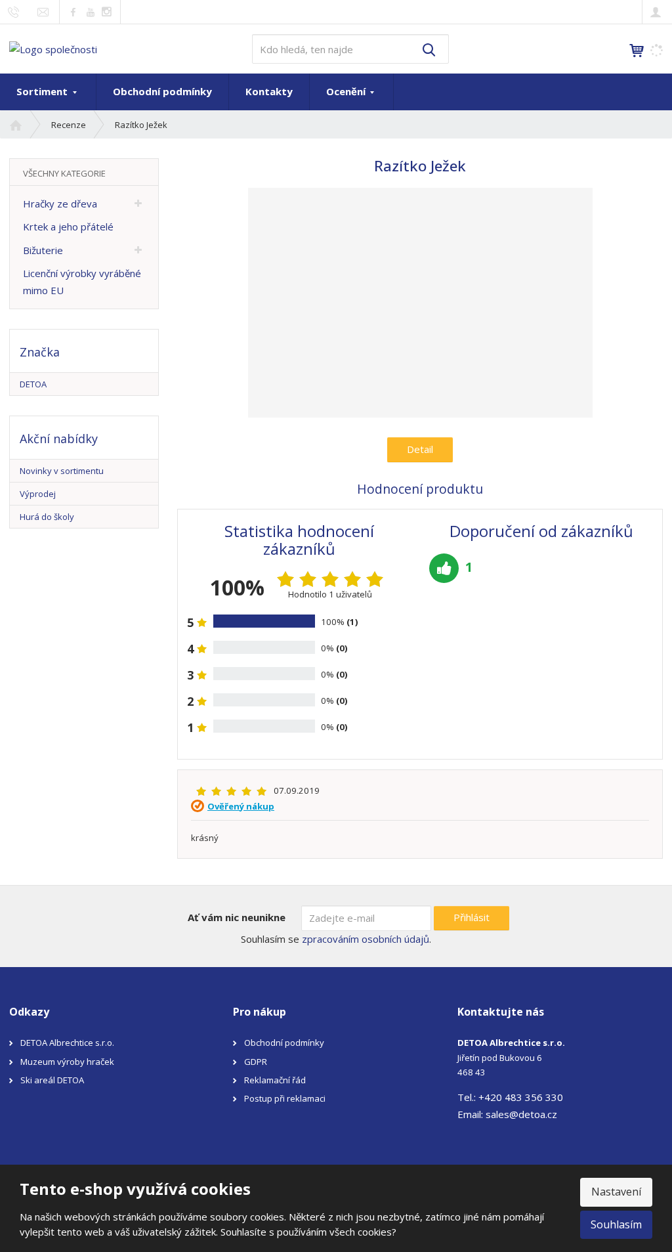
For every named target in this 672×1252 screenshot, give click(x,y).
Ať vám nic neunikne (236, 917)
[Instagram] (107, 12)
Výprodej (38, 494)
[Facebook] (73, 11)
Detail (420, 449)
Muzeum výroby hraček (67, 1062)
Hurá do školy (47, 517)
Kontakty (269, 91)
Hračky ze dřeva (60, 203)
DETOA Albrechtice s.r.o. (67, 1042)
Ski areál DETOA (52, 1080)
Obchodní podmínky (162, 91)
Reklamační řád (275, 1080)
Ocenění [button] (347, 91)
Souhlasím (616, 1224)
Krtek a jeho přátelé (68, 226)
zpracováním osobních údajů (365, 938)
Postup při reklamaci (285, 1098)
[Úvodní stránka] (53, 47)
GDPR (255, 1062)
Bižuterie (43, 250)
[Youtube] (90, 11)
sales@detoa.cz (521, 1114)
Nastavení (616, 1191)
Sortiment (43, 91)
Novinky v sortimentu (62, 471)
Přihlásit (471, 917)
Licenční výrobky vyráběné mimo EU (82, 282)
